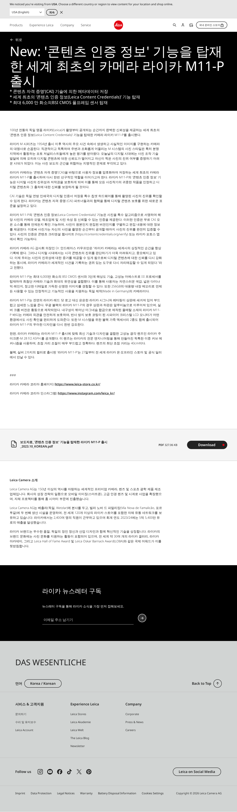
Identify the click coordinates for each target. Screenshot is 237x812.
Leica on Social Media (197, 771)
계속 (52, 12)
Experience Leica (41, 25)
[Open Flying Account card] (182, 25)
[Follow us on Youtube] (49, 771)
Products (16, 25)
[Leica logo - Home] (118, 25)
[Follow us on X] (79, 771)
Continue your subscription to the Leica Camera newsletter (142, 618)
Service (86, 25)
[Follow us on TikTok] (69, 771)
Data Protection (41, 793)
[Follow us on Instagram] (40, 771)
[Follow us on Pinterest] (88, 771)
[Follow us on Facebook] (59, 771)
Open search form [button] (174, 25)
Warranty (86, 793)
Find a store (191, 25)
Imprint (20, 793)
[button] (217, 683)
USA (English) (20, 12)
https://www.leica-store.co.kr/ (77, 384)
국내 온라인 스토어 (209, 25)
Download (206, 444)
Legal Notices (66, 793)
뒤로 (18, 39)
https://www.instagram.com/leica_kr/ (86, 393)
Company (67, 25)
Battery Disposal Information (117, 793)
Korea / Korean (43, 683)
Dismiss (61, 12)
